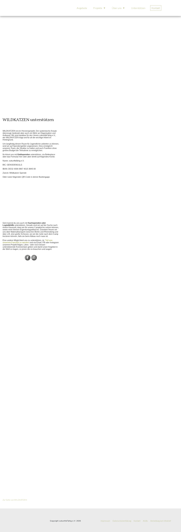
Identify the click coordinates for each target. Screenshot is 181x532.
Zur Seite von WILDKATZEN (15, 500)
